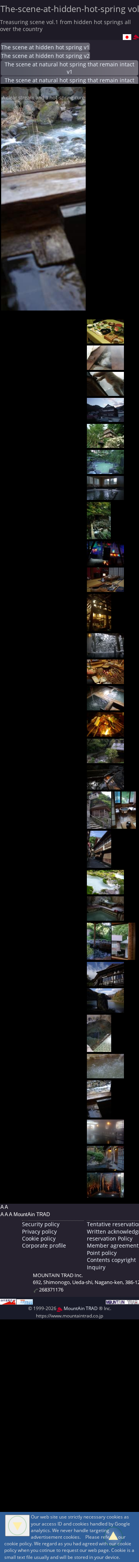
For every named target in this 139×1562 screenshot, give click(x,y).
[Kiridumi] (124, 955)
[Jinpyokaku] (105, 1166)
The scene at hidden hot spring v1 (45, 47)
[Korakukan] (105, 391)
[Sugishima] (99, 627)
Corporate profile (44, 1245)
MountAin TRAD (80, 1308)
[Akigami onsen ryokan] (105, 561)
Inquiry (96, 1267)
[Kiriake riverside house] (99, 955)
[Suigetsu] (105, 982)
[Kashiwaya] (105, 443)
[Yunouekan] (99, 824)
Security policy (40, 1224)
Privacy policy (39, 1231)
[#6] (105, 495)
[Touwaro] (99, 1047)
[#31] (105, 1193)
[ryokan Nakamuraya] (105, 1074)
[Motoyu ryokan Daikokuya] (99, 1113)
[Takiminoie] (105, 679)
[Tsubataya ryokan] (99, 863)
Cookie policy (39, 1238)
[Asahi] (99, 535)
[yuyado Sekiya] (105, 653)
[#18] (124, 824)
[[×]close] (17, 1525)
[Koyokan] (105, 469)
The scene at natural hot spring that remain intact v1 (69, 68)
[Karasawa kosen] (105, 890)
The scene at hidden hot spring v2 (45, 55)
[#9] (105, 587)
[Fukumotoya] (105, 759)
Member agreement (113, 1245)
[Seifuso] (105, 732)
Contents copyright (111, 1259)
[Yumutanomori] (105, 785)
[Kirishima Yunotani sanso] (105, 706)
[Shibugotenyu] (105, 916)
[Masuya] (105, 417)
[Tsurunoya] (105, 1008)
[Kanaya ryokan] (105, 1139)
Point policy (102, 1253)
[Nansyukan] (105, 365)
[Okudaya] (105, 339)
